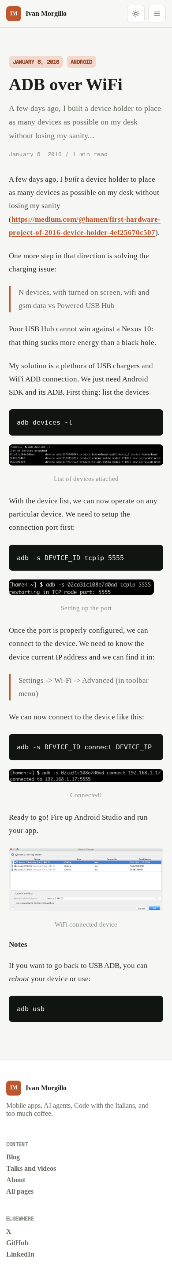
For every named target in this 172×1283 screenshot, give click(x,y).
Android (81, 62)
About (15, 1180)
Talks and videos (31, 1168)
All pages (20, 1191)
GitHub (17, 1242)
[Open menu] (157, 13)
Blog (13, 1157)
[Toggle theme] (136, 13)
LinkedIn (20, 1254)
